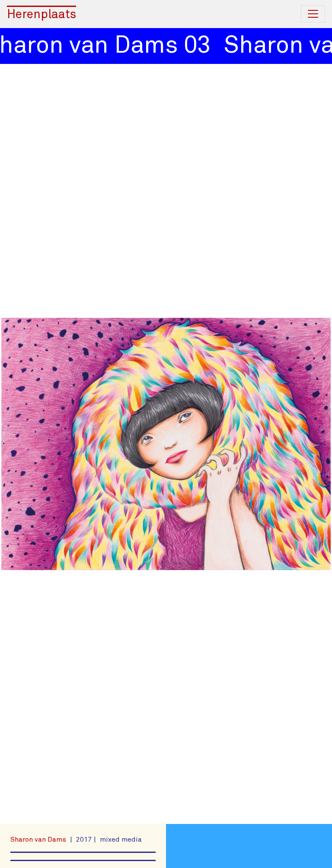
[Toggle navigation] (313, 13)
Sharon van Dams (39, 839)
